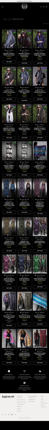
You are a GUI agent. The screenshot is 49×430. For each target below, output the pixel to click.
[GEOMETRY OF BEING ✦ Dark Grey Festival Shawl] (24, 76)
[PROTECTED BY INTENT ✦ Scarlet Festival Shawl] (40, 338)
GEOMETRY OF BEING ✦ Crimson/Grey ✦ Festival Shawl (24, 55)
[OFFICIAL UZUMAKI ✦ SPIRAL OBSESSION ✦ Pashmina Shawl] (24, 150)
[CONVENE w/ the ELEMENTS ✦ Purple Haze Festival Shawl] (24, 188)
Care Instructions (44, 403)
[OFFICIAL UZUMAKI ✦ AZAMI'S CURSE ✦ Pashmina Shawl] (9, 150)
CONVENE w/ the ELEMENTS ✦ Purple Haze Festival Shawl (24, 204)
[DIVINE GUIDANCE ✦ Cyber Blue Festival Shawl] (24, 263)
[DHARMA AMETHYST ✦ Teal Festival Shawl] (40, 301)
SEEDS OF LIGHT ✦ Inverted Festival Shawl (40, 91)
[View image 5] (26, 47)
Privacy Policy (43, 406)
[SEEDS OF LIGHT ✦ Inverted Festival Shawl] (40, 76)
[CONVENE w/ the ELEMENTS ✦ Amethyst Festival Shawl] (40, 150)
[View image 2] (39, 47)
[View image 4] (25, 47)
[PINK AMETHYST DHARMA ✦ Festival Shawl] (9, 338)
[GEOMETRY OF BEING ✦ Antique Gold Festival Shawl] (24, 113)
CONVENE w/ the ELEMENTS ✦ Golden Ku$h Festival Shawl (9, 243)
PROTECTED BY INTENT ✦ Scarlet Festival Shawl (40, 355)
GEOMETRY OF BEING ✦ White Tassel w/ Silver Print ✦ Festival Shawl (9, 129)
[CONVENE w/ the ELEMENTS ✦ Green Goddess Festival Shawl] (24, 226)
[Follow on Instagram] (8, 414)
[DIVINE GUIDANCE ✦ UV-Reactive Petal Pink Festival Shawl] (9, 263)
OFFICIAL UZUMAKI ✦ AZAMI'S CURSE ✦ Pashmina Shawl (9, 167)
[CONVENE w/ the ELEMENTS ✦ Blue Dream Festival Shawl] (9, 188)
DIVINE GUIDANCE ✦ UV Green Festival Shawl (40, 279)
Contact (42, 399)
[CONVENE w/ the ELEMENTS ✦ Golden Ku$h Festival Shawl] (9, 226)
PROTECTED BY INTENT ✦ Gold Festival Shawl (24, 316)
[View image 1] (7, 47)
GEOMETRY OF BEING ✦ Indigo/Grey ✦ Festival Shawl (40, 55)
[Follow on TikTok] (15, 414)
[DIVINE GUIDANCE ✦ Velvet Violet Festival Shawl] (40, 226)
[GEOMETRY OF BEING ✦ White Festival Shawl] (9, 38)
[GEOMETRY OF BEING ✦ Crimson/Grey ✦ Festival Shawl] (24, 38)
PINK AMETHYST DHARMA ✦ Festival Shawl (9, 355)
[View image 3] (9, 47)
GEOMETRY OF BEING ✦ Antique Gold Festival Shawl (24, 129)
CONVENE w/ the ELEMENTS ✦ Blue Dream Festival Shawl (9, 204)
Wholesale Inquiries (32, 399)
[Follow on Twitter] (5, 414)
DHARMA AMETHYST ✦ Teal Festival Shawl (40, 316)
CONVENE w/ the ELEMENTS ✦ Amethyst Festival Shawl (40, 167)
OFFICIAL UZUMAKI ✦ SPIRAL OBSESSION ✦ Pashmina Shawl (24, 167)
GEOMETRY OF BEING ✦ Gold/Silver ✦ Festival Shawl (40, 129)
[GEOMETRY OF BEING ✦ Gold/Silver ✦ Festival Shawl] (40, 113)
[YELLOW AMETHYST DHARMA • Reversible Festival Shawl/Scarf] (24, 338)
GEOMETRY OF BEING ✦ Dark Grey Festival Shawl (24, 92)
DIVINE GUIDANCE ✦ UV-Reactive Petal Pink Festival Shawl (9, 280)
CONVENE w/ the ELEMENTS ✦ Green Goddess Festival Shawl (24, 243)
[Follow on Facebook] (2, 414)
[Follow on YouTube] (11, 414)
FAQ (41, 397)
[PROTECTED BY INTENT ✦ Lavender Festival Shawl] (9, 301)
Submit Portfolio (32, 397)
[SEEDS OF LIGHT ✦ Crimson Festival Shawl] (9, 76)
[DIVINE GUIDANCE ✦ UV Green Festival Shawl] (40, 263)
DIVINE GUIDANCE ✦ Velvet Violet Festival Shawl (39, 243)
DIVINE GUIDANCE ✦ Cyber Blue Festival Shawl (24, 280)
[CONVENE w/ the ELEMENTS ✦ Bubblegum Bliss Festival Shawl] (40, 188)
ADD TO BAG (9, 61)
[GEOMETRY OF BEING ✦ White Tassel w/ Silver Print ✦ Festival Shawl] (9, 113)
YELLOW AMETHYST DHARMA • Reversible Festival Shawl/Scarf (24, 355)
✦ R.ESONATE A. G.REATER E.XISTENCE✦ (24, 1)
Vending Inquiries (32, 401)
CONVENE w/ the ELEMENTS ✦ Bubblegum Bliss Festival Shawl (40, 204)
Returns (42, 401)
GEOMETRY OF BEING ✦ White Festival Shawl (9, 54)
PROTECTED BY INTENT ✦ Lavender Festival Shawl (9, 317)
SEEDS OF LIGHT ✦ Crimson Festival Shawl (9, 91)
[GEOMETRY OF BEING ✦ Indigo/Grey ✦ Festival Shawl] (40, 38)
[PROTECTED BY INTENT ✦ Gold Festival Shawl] (24, 301)
